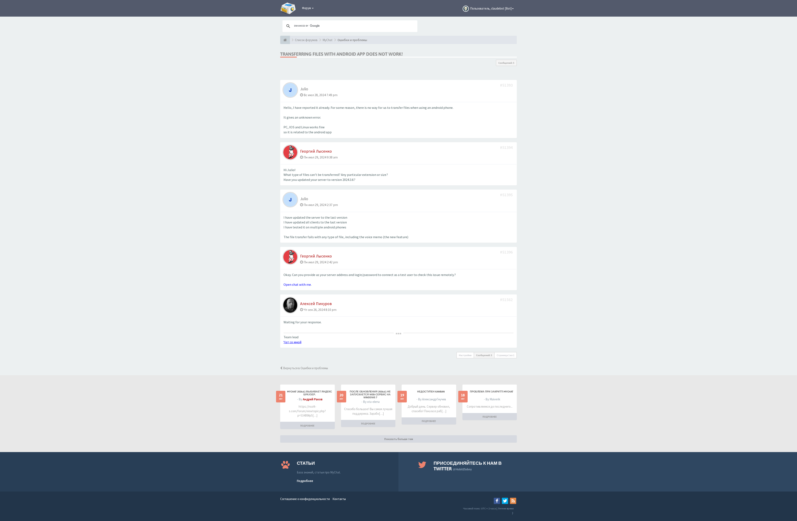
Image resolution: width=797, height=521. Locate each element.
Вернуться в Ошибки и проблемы (305, 368)
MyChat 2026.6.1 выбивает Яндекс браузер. (309, 393)
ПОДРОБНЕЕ (307, 425)
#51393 (506, 85)
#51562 (506, 299)
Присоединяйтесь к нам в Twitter (468, 465)
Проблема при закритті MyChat (491, 391)
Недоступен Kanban (431, 391)
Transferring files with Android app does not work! (341, 54)
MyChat (327, 40)
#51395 (506, 194)
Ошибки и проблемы (352, 40)
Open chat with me (297, 284)
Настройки (465, 355)
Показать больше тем (398, 439)
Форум (307, 8)
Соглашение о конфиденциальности (305, 499)
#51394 (506, 147)
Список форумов (306, 40)
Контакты (339, 499)
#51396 (506, 252)
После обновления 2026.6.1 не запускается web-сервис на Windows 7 (370, 394)
